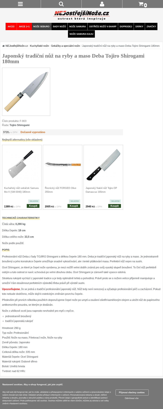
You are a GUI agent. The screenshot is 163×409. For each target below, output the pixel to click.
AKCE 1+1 (24, 26)
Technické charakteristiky (21, 217)
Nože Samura (77, 26)
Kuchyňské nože (39, 46)
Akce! (11, 26)
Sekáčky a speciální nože (65, 46)
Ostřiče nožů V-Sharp (102, 26)
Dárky (139, 26)
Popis (5, 249)
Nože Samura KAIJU (81, 34)
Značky (151, 26)
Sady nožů (59, 26)
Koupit (33, 205)
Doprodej (126, 26)
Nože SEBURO (41, 26)
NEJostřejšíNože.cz (17, 46)
